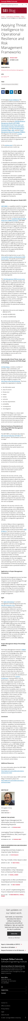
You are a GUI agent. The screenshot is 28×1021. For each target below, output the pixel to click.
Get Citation (4, 76)
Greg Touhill (16, 862)
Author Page (4, 810)
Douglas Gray (17, 827)
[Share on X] (7, 92)
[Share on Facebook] (3, 92)
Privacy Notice (5, 1009)
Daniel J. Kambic (14, 874)
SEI (2, 987)
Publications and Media (13, 16)
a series (19, 134)
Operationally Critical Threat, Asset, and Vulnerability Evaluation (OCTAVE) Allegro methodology (12, 126)
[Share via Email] (15, 92)
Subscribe (14, 933)
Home (3, 16)
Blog (22, 16)
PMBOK (24, 649)
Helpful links (4, 990)
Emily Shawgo (16, 884)
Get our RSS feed (15, 938)
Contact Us (4, 1003)
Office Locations (5, 1006)
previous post (8, 145)
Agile (13, 130)
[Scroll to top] (26, 1018)
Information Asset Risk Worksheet (10, 381)
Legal (2, 1012)
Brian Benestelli (14, 894)
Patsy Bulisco (14, 855)
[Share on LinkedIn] (11, 92)
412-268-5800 (5, 983)
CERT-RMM (4, 206)
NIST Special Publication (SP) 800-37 (11, 436)
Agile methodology (9, 602)
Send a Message (5, 812)
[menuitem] (10, 4)
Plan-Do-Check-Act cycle (8, 605)
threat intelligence (14, 100)
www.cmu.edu (5, 1015)
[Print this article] (20, 92)
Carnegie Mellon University (13, 1018)
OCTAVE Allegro (5, 367)
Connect (3, 993)
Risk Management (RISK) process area (14, 279)
